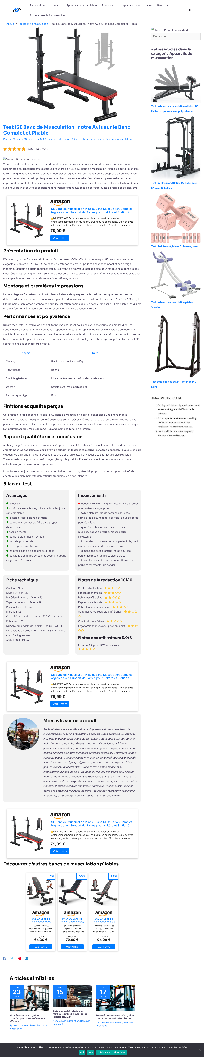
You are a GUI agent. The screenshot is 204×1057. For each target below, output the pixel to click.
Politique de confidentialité (111, 1052)
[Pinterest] (19, 958)
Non (91, 1052)
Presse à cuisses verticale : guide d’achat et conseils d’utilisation (115, 1017)
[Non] (200, 1050)
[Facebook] (4, 958)
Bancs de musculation (119, 139)
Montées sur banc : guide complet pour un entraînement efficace (27, 1018)
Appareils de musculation (89, 139)
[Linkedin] (26, 958)
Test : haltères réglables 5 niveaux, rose (174, 246)
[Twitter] (12, 958)
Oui (82, 1052)
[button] (190, 10)
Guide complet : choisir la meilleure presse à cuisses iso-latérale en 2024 (71, 1014)
